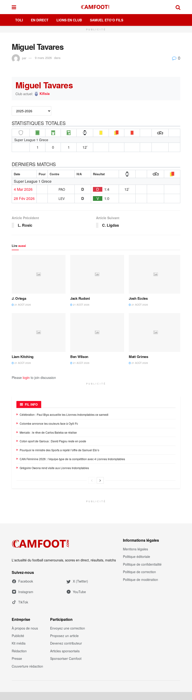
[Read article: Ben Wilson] (97, 332)
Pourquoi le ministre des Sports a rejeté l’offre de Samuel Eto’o (59, 450)
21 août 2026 (22, 304)
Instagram (25, 591)
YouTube (79, 591)
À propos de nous (25, 628)
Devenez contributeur (66, 643)
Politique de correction (139, 571)
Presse (17, 658)
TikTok (23, 602)
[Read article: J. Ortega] (39, 274)
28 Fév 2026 (24, 198)
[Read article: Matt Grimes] (156, 332)
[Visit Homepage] (96, 7)
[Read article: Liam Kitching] (39, 332)
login (26, 377)
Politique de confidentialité (142, 564)
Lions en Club (69, 20)
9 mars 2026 (43, 57)
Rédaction (19, 651)
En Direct (39, 20)
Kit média (19, 643)
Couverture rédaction (27, 666)
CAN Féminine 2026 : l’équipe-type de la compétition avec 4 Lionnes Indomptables (72, 459)
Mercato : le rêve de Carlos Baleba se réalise (48, 432)
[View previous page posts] (91, 480)
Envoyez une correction (67, 628)
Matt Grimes (138, 356)
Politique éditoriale (136, 556)
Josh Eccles (138, 298)
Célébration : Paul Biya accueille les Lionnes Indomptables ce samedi (64, 414)
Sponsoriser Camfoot (65, 658)
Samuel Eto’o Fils (106, 20)
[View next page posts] (100, 480)
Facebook (25, 581)
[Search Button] (178, 7)
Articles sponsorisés (65, 651)
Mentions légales (135, 549)
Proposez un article (64, 635)
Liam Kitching (22, 356)
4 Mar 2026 (23, 189)
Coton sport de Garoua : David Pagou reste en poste (53, 441)
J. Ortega (19, 298)
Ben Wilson (79, 356)
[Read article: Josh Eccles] (156, 274)
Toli (19, 20)
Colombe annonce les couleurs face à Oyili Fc (49, 423)
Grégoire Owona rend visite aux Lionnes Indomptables (54, 468)
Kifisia (45, 94)
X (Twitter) (80, 581)
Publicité (18, 635)
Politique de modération (140, 579)
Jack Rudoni (80, 298)
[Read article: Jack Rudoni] (97, 274)
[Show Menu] (14, 7)
